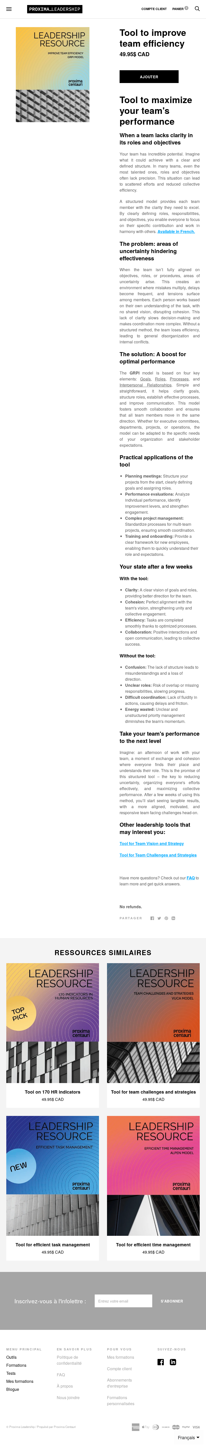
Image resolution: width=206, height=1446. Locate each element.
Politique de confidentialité (69, 1360)
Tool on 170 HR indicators (52, 1092)
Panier (179, 9)
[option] (52, 74)
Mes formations (19, 1381)
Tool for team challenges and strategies (153, 1092)
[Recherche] (197, 9)
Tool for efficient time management (153, 1244)
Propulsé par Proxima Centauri (56, 1427)
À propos (65, 1386)
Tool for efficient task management (53, 1244)
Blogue (12, 1389)
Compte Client (154, 9)
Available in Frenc (174, 231)
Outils (11, 1357)
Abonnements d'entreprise (119, 1383)
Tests (11, 1373)
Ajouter (149, 76)
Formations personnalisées (120, 1400)
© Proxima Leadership (20, 1427)
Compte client (119, 1369)
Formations (16, 1365)
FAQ (191, 878)
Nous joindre (68, 1397)
